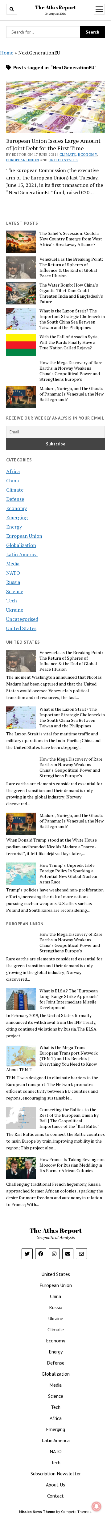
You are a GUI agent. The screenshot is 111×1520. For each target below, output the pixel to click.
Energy (14, 526)
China (12, 480)
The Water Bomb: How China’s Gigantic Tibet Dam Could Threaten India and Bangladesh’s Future (71, 293)
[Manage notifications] (96, 1506)
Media (12, 563)
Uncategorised (22, 619)
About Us (55, 1485)
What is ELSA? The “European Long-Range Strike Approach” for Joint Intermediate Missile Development (68, 999)
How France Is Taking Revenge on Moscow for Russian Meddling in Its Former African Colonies (72, 1165)
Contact (55, 1496)
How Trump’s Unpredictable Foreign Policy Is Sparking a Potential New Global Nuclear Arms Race (68, 874)
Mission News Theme (37, 1511)
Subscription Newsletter (56, 1473)
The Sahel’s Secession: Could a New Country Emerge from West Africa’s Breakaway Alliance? (70, 239)
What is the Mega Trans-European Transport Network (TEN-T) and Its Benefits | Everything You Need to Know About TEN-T (52, 1058)
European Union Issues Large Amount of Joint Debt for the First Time (53, 144)
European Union (22, 160)
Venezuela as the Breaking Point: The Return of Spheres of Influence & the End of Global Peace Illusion (71, 267)
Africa (13, 471)
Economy (87, 154)
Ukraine (14, 609)
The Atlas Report (55, 7)
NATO (13, 572)
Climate (68, 154)
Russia (13, 582)
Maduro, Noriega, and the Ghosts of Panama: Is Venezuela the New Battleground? (71, 394)
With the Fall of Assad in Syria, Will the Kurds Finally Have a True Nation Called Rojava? (68, 342)
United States (63, 160)
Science (14, 591)
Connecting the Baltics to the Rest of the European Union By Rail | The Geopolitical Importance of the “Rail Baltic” (69, 1118)
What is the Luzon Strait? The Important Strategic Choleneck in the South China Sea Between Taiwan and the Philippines (72, 319)
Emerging (17, 517)
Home (6, 52)
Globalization (21, 545)
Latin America (22, 554)
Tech (11, 600)
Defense (15, 499)
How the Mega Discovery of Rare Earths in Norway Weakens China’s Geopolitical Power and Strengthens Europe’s (70, 371)
